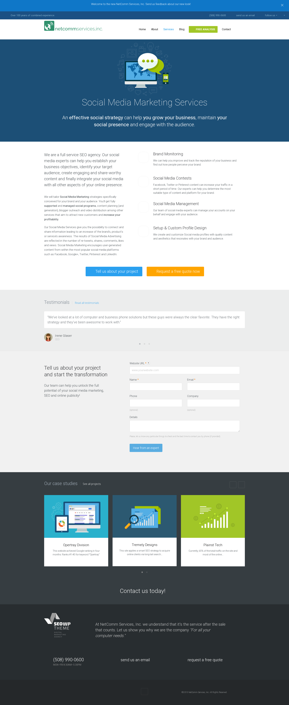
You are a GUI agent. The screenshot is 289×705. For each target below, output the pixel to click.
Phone (133, 396)
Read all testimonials (87, 302)
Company (193, 396)
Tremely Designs (144, 545)
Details (133, 417)
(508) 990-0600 (68, 659)
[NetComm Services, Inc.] (73, 26)
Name (134, 379)
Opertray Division (76, 545)
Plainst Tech (213, 545)
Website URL (138, 363)
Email (191, 379)
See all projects (92, 484)
